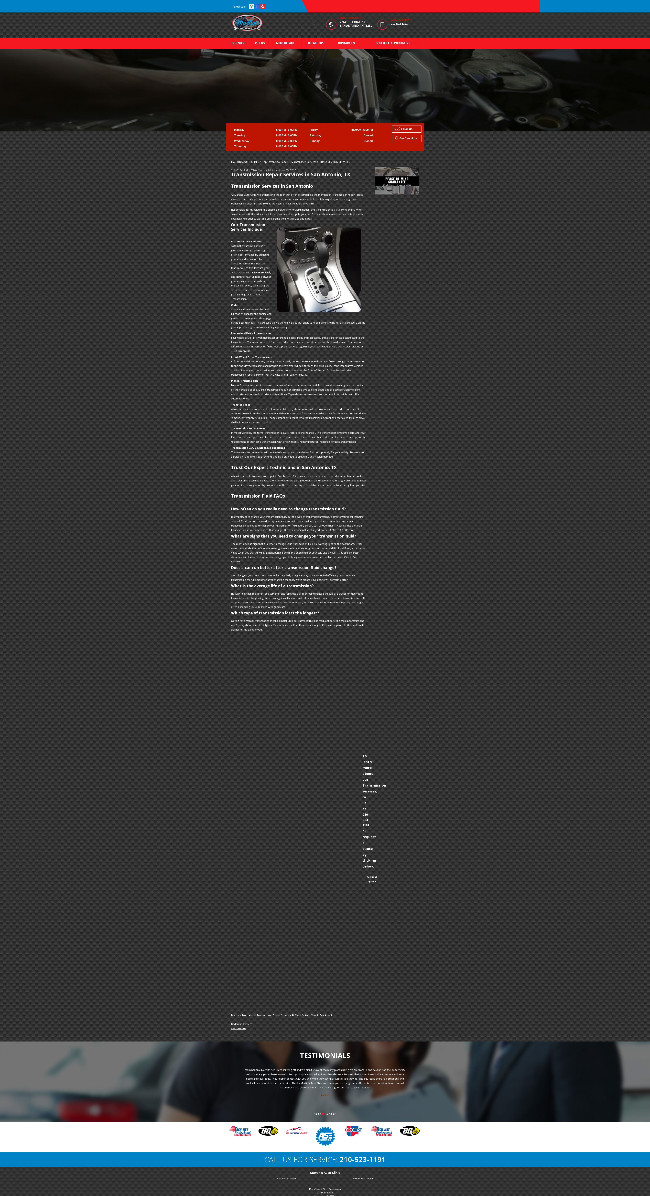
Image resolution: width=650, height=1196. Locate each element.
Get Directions (408, 138)
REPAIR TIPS (316, 43)
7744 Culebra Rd (261, 170)
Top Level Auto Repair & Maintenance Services (289, 161)
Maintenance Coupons (363, 1178)
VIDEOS (260, 43)
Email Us (406, 129)
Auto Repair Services (286, 1178)
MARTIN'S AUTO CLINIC (245, 161)
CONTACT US (346, 43)
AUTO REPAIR (285, 43)
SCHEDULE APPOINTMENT (393, 43)
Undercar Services (241, 1024)
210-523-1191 (399, 23)
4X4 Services (238, 1028)
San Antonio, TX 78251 (284, 170)
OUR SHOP (238, 43)
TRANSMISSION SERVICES (334, 161)
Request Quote (372, 879)
